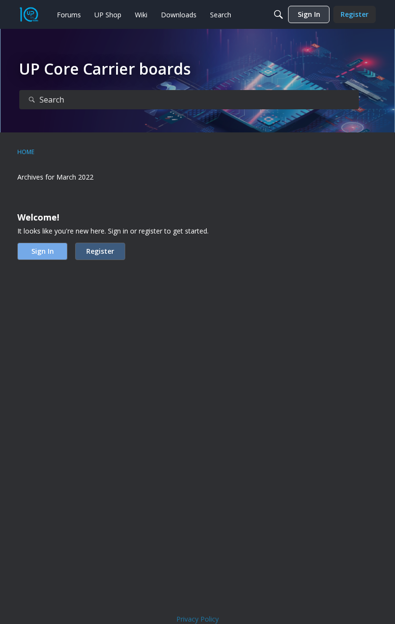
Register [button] (100, 251)
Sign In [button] (42, 251)
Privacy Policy (197, 619)
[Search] (278, 14)
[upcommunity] (29, 14)
